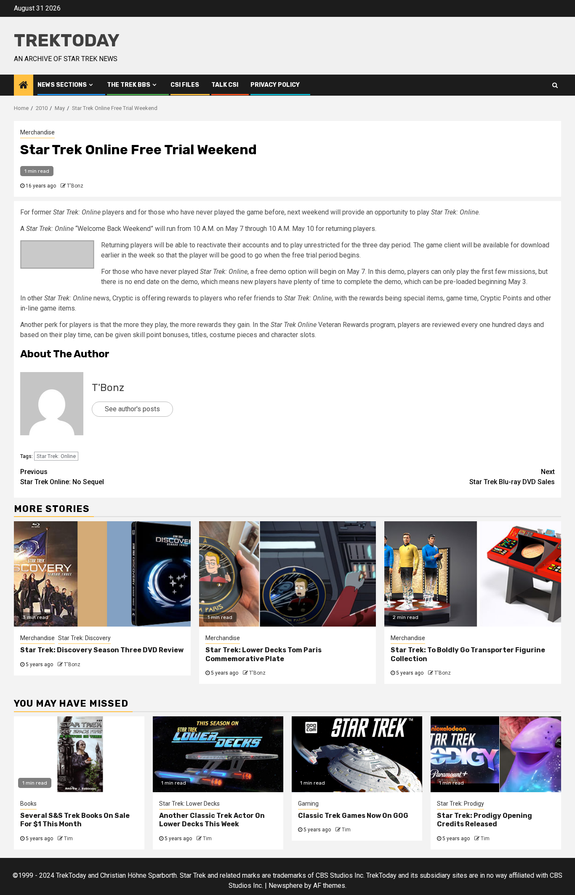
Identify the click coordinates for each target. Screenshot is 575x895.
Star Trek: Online (56, 456)
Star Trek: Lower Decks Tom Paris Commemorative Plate (263, 654)
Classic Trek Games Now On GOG (353, 816)
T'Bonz (75, 186)
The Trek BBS (128, 84)
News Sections (62, 84)
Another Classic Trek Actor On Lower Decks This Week (212, 820)
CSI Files (184, 84)
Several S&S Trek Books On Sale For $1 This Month (75, 820)
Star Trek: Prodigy (460, 803)
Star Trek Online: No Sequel (62, 477)
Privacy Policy (275, 84)
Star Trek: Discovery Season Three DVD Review (102, 650)
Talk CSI (224, 84)
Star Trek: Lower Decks (189, 803)
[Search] (555, 85)
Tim (68, 838)
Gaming (308, 803)
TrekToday (67, 40)
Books (28, 803)
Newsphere (286, 886)
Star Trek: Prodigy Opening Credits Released (484, 820)
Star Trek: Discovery (84, 638)
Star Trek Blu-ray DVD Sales (512, 477)
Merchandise (37, 132)
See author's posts (132, 409)
